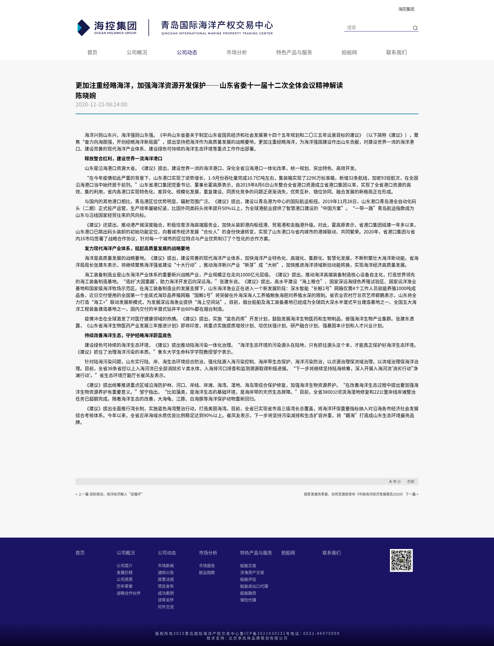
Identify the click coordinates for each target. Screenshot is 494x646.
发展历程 (125, 572)
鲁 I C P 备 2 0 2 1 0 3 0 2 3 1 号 (265, 633)
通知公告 (166, 572)
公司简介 (125, 565)
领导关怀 (166, 600)
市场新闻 (166, 565)
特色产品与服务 (294, 52)
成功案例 (166, 593)
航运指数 (207, 572)
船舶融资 (248, 593)
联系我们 (396, 52)
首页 (92, 52)
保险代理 (248, 600)
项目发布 (166, 586)
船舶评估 (248, 579)
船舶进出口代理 (254, 586)
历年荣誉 (125, 586)
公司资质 (125, 579)
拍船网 (349, 52)
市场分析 (236, 52)
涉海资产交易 (252, 572)
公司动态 (187, 52)
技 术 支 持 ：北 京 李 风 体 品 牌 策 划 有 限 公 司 (247, 638)
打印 (410, 481)
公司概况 (137, 52)
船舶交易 (248, 565)
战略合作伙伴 (129, 593)
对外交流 (166, 606)
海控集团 (406, 9)
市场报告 (207, 565)
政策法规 (166, 579)
